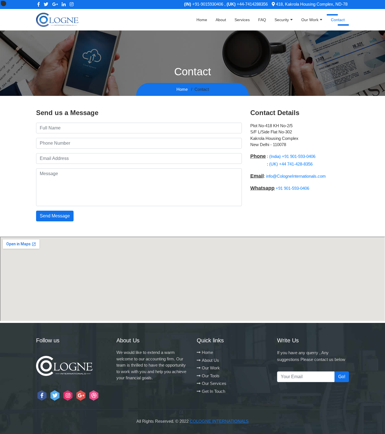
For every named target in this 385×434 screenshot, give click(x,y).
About (221, 19)
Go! (341, 376)
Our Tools (211, 375)
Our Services (214, 383)
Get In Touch (213, 391)
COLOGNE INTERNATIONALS (219, 421)
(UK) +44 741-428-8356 (291, 164)
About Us (210, 360)
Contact (338, 19)
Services (242, 19)
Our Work (309, 19)
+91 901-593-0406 (292, 188)
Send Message (55, 215)
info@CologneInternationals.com (296, 176)
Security (282, 19)
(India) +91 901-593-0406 (292, 156)
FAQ (262, 19)
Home (201, 19)
